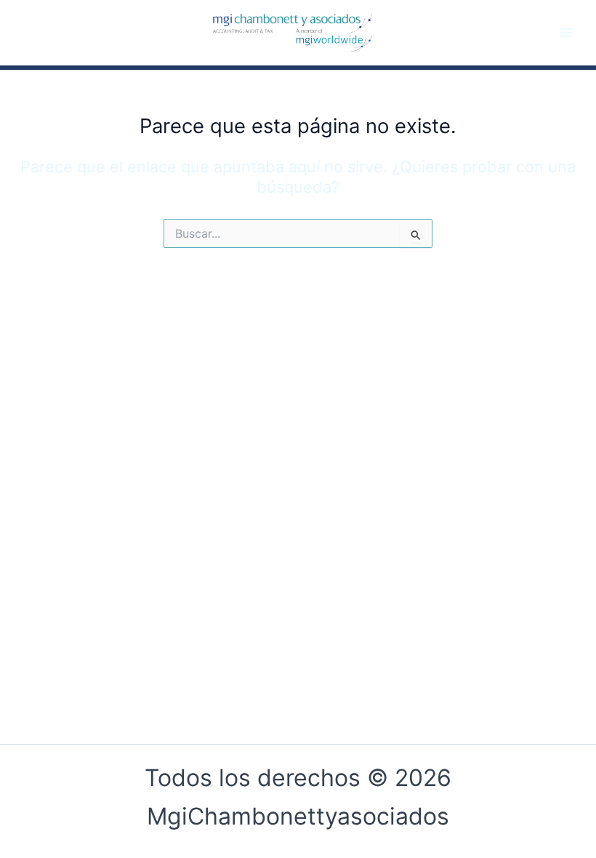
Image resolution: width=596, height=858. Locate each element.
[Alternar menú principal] (566, 32)
